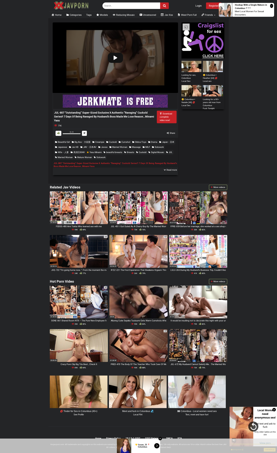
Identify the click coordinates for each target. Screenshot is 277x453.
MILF (147, 147)
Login (198, 5)
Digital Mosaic (157, 152)
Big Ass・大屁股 (82, 142)
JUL (170, 152)
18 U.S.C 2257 (133, 438)
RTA (180, 438)
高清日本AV (79, 152)
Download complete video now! (166, 117)
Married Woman (119, 147)
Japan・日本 (167, 142)
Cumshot (125, 142)
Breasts (130, 152)
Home (98, 438)
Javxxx (104, 147)
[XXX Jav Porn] (71, 6)
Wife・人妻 (63, 152)
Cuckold (112, 142)
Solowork (159, 147)
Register (214, 5)
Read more (171, 170)
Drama (153, 142)
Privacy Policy (113, 438)
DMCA (169, 438)
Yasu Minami (95, 152)
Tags (89, 14)
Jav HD (74, 147)
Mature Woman (84, 157)
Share (172, 133)
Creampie (99, 142)
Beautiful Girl (63, 142)
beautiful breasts (114, 152)
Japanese (62, 147)
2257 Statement (153, 438)
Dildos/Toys (140, 142)
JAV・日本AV (89, 147)
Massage (136, 147)
